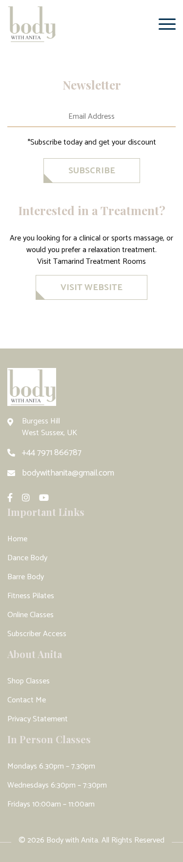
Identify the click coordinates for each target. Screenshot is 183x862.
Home (17, 539)
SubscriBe (91, 171)
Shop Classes (28, 681)
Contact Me (26, 700)
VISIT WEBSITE (91, 287)
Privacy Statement (37, 719)
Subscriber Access (36, 634)
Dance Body (27, 558)
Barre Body (25, 577)
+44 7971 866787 (51, 452)
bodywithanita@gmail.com (68, 473)
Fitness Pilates (30, 596)
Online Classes (30, 615)
